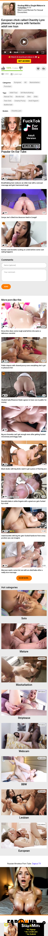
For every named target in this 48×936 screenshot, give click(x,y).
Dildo (36, 97)
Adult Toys (13, 93)
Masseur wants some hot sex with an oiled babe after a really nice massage (22, 571)
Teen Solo (7, 101)
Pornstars (7, 86)
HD (25, 82)
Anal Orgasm (33, 101)
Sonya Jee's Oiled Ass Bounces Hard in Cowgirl (19, 217)
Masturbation (35, 82)
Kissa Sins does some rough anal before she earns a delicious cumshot (21, 332)
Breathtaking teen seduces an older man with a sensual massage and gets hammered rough (22, 184)
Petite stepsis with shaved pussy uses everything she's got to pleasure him (23, 367)
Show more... (24, 578)
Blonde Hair (20, 97)
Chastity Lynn (16, 111)
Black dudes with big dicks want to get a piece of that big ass (24, 469)
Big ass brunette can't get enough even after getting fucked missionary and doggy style (23, 436)
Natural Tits (8, 97)
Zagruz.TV (36, 864)
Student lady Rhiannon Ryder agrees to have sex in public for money (24, 401)
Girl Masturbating (27, 93)
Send (6, 287)
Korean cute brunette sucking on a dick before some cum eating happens (22, 251)
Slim (29, 97)
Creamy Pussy (20, 101)
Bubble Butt (8, 105)
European (17, 82)
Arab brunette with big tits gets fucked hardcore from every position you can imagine (23, 537)
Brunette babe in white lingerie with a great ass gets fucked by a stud (23, 502)
